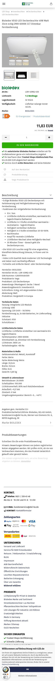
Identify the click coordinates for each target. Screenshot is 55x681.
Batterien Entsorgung (13, 578)
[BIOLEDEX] (10, 87)
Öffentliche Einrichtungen (16, 571)
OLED (6, 628)
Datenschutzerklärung (10, 664)
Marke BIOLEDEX (11, 422)
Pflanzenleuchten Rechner (16, 606)
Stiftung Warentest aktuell (16, 620)
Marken (7, 624)
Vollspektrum (35, 606)
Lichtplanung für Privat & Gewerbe (20, 596)
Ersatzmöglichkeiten (13, 613)
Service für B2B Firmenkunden (18, 550)
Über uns (8, 582)
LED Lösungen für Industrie (16, 610)
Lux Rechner (29, 603)
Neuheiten (14, 628)
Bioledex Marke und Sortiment (18, 599)
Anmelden (25, 461)
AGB (6, 564)
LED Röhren (34, 610)
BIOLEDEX (29, 111)
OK (27, 669)
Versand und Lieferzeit (14, 546)
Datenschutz (24, 568)
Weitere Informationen (27, 676)
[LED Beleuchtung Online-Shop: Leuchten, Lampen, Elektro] (27, 4)
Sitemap (15, 624)
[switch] (5, 677)
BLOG (6, 557)
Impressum (9, 561)
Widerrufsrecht (11, 568)
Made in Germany (12, 617)
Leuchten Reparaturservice (16, 575)
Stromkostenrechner (13, 603)
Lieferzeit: (6, 96)
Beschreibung (10, 195)
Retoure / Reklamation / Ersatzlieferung (22, 553)
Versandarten (11, 531)
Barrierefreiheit (15, 564)
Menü (4, 4)
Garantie (17, 582)
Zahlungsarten (12, 517)
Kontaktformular (23, 510)
